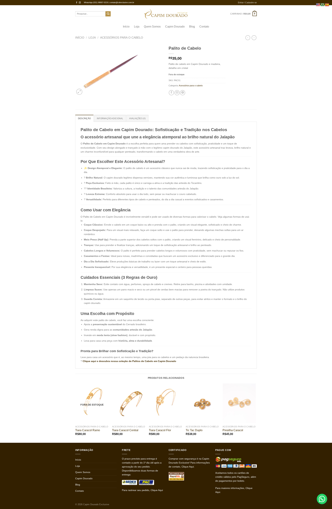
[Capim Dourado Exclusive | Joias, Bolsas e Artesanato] (166, 14)
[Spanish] (327, 4)
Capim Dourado (175, 26)
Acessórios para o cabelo (121, 37)
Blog (192, 26)
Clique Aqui (157, 490)
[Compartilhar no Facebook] (171, 92)
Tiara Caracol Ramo (87, 430)
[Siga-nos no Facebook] (77, 3)
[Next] (255, 412)
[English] (318, 4)
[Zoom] (79, 92)
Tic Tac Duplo (194, 430)
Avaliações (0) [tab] (137, 118)
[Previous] (75, 412)
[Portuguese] (322, 4)
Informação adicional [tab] (110, 118)
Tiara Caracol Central (125, 430)
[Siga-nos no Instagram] (80, 3)
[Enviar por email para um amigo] (177, 92)
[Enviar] (108, 14)
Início (126, 26)
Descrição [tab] (84, 118)
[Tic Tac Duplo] (202, 403)
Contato (204, 26)
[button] (322, 499)
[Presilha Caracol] (239, 403)
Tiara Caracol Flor (160, 430)
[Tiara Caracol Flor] (165, 403)
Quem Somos (152, 26)
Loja (136, 26)
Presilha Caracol (233, 430)
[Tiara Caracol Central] (128, 403)
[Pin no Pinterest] (182, 92)
